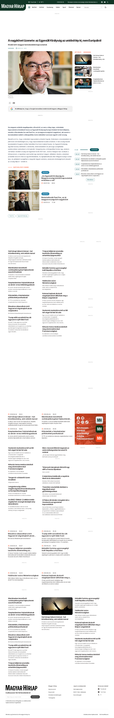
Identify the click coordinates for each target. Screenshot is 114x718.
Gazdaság (50, 7)
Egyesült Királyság (22, 216)
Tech (79, 74)
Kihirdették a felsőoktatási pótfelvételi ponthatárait (92, 169)
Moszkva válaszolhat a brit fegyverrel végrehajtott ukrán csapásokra (92, 174)
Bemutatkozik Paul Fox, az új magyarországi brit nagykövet (54, 198)
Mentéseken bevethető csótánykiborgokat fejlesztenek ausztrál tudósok (99, 70)
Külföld (41, 7)
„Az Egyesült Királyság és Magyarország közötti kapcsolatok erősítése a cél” (56, 178)
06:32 (77, 154)
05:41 (77, 174)
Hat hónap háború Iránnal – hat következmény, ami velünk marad (98, 58)
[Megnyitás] (29, 7)
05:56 (77, 169)
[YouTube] (104, 2)
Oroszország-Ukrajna (85, 86)
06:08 (77, 164)
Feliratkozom (35, 697)
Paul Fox (12, 216)
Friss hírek (33, 2)
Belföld (34, 7)
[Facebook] (102, 2)
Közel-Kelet (81, 62)
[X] (107, 2)
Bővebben (90, 179)
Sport (64, 7)
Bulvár (79, 7)
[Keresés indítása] (101, 7)
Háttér (58, 7)
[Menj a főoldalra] (13, 6)
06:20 (77, 159)
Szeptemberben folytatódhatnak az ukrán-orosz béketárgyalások (98, 81)
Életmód (71, 7)
